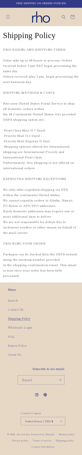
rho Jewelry (23, 434)
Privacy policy (20, 440)
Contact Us (16, 309)
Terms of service (42, 440)
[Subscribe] (60, 380)
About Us (14, 354)
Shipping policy (65, 440)
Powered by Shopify (43, 434)
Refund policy (67, 434)
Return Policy (17, 345)
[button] (8, 17)
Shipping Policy (19, 318)
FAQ (11, 337)
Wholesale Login (20, 327)
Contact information (43, 446)
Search (13, 300)
